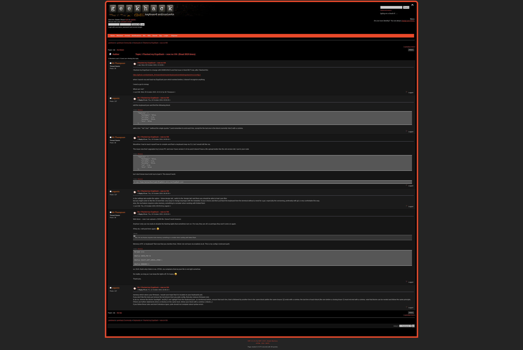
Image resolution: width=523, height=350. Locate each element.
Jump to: (396, 326)
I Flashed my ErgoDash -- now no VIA (151, 63)
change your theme (408, 21)
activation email (126, 21)
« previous (407, 47)
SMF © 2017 (262, 341)
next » (413, 47)
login (126, 19)
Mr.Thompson (118, 63)
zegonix (115, 98)
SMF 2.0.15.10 (252, 341)
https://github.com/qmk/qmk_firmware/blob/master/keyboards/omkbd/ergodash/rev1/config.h (167, 75)
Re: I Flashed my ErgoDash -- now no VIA (153, 98)
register (132, 19)
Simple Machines (272, 341)
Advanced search (385, 10)
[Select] (140, 110)
